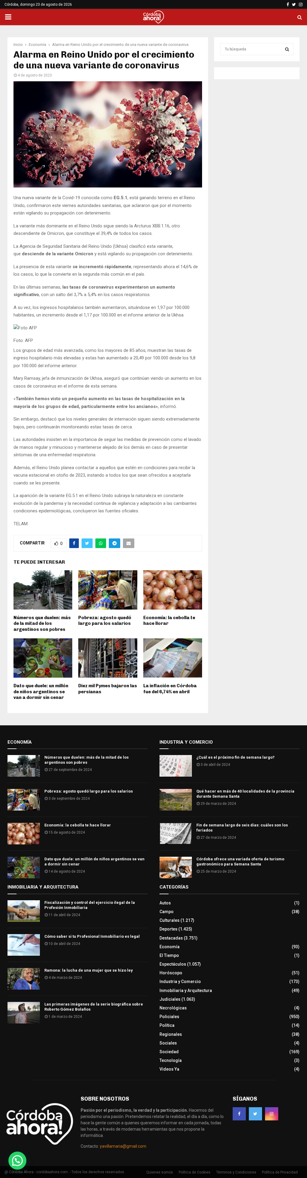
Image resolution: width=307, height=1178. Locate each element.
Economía (169, 946)
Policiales (169, 1016)
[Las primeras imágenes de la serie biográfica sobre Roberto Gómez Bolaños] (23, 1013)
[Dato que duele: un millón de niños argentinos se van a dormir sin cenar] (23, 867)
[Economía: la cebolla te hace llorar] (23, 833)
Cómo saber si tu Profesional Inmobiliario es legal (92, 936)
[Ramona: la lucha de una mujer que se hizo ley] (23, 979)
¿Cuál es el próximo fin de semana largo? (235, 757)
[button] (17, 1161)
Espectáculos (172, 964)
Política (166, 1025)
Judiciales (169, 999)
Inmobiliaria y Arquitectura (185, 990)
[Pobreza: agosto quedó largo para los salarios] (23, 800)
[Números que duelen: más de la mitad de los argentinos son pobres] (23, 766)
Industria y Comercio (180, 981)
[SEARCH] (287, 49)
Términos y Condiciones (236, 1172)
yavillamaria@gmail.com (123, 1146)
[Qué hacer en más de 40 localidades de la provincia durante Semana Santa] (175, 800)
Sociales (168, 1043)
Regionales (170, 1034)
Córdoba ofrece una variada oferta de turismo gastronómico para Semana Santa (240, 861)
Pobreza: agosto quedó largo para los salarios (104, 620)
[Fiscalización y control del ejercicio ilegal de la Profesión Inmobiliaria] (23, 911)
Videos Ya (169, 1069)
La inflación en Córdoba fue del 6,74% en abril (170, 688)
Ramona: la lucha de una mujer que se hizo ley (88, 970)
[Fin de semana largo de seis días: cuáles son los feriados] (175, 833)
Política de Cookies (194, 1172)
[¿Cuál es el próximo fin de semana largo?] (175, 766)
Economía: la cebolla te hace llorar (77, 825)
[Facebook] (239, 1113)
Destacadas (171, 938)
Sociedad (169, 1051)
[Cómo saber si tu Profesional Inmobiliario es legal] (23, 945)
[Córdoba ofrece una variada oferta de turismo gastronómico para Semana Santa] (175, 867)
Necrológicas (173, 1008)
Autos (165, 903)
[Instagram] (271, 1113)
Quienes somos (159, 1172)
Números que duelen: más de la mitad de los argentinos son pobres (42, 623)
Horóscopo (170, 972)
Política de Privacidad (280, 1172)
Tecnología (170, 1060)
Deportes (168, 929)
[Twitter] (255, 1113)
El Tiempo (169, 955)
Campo (166, 911)
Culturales (169, 920)
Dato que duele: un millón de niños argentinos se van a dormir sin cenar (40, 691)
